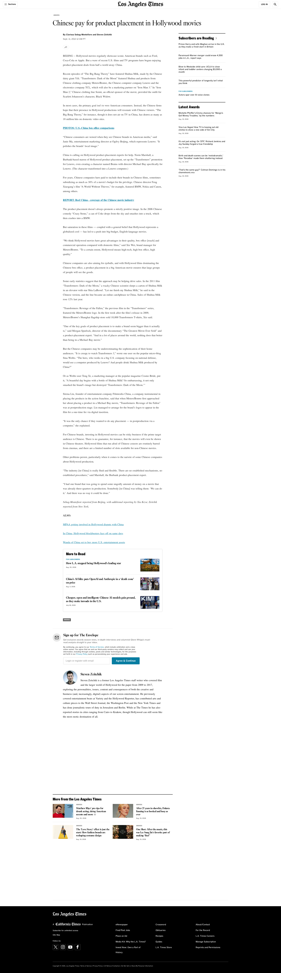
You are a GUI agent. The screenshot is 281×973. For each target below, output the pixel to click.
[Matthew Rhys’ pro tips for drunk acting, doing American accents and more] (63, 811)
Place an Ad (121, 936)
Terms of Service (97, 647)
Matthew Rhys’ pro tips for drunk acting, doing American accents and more (91, 811)
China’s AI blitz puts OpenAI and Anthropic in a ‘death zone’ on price (100, 581)
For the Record (203, 930)
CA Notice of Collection (112, 966)
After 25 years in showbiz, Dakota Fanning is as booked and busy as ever (152, 811)
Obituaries (161, 930)
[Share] (66, 47)
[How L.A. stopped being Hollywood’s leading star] (149, 565)
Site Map (56, 935)
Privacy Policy (82, 654)
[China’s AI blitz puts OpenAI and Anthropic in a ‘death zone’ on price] (149, 583)
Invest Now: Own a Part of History (128, 950)
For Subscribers (73, 559)
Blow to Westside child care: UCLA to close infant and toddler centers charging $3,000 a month (200, 69)
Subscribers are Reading (196, 38)
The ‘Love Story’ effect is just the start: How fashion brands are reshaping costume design (92, 832)
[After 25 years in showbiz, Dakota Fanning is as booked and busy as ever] (123, 811)
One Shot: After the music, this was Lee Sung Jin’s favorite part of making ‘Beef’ (153, 832)
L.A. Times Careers (205, 936)
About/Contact (203, 925)
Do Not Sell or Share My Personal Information (137, 966)
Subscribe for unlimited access (65, 931)
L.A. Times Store (164, 947)
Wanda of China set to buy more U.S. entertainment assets (94, 542)
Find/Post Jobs (123, 930)
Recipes (159, 936)
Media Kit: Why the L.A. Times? (131, 942)
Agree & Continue (126, 661)
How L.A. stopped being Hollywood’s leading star (93, 563)
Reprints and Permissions (208, 947)
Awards (56, 15)
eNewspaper (122, 925)
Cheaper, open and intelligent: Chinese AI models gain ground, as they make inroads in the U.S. (101, 599)
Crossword (161, 925)
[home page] (140, 4)
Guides (159, 942)
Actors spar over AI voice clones (194, 95)
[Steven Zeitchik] (70, 677)
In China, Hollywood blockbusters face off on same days (93, 533)
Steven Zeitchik (91, 674)
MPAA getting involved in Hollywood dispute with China (93, 524)
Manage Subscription (206, 942)
